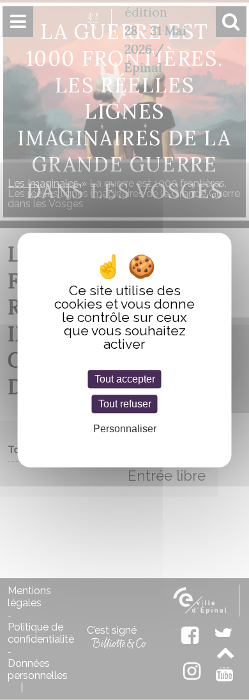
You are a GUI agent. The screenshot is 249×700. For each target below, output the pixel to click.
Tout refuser (124, 403)
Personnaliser (124, 429)
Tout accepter (124, 379)
